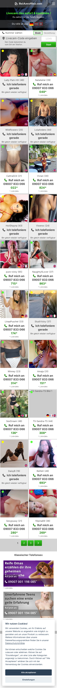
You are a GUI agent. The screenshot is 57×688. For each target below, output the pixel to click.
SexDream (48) (14, 421)
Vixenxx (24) (43, 225)
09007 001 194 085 (22, 613)
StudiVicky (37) (43, 321)
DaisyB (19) (14, 471)
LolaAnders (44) (42, 129)
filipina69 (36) (42, 520)
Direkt (38, 33)
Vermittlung (49, 33)
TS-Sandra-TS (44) (43, 421)
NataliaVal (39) (43, 80)
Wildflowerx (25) (14, 129)
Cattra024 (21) (14, 176)
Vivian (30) (43, 176)
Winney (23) (14, 371)
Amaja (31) (42, 371)
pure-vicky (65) (14, 271)
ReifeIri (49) (43, 471)
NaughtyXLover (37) (42, 271)
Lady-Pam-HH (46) (14, 80)
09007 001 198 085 (22, 581)
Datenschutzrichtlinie (15, 643)
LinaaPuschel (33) (14, 321)
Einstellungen (28, 680)
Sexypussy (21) (14, 520)
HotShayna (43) (14, 225)
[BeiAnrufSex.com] (28, 4)
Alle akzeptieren (28, 672)
